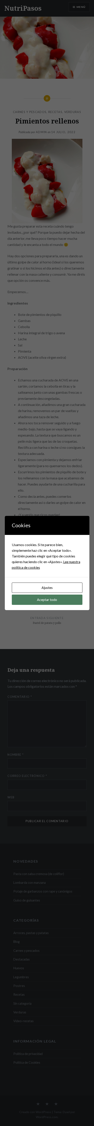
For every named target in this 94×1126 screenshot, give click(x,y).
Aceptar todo (47, 599)
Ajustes (47, 587)
